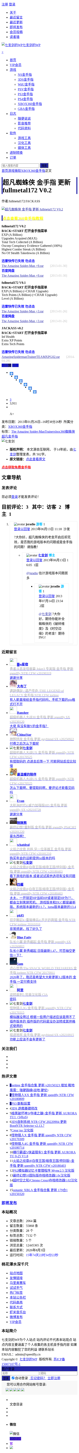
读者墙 (14, 37)
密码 (13, 999)
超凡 (5, 436)
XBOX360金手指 (33, 170)
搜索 (44, 165)
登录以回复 (22, 529)
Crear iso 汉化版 (22, 1130)
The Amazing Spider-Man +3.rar (23, 311)
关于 (13, 12)
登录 (12, 4)
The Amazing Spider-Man (28, 431)
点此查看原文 (35, 459)
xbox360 (59, 431)
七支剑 (43, 555)
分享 (15, 365)
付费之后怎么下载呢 (24, 743)
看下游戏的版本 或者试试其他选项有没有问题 (42, 876)
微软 (18, 170)
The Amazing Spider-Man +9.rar (23, 266)
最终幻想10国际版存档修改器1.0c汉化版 (41, 1175)
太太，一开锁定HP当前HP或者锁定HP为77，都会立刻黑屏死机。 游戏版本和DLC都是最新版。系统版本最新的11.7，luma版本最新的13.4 (43, 902)
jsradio (33, 573)
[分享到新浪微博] (20, 380)
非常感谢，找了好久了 (26, 929)
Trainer (49, 431)
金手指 (13, 436)
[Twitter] (15, 1390)
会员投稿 (16, 32)
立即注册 (53, 1378)
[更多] (11, 373)
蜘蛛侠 (70, 431)
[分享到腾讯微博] (25, 384)
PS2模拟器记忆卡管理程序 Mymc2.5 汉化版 (43, 1170)
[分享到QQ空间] (16, 377)
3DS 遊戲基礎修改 (24, 1108)
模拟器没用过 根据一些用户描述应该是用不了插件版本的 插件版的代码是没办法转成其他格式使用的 (42, 1021)
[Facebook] (11, 1390)
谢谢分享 (16, 677)
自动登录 (21, 1378)
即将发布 (16, 27)
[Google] (19, 1390)
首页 (5, 170)
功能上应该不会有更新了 (27, 1039)
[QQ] (8, 1390)
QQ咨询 (15, 1438)
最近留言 (16, 17)
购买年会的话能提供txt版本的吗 (32, 858)
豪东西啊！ (18, 836)
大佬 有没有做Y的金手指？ (29, 726)
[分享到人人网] (30, 388)
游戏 (11, 170)
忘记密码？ (38, 1378)
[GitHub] (23, 1390)
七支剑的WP (28, 1359)
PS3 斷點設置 (20, 1103)
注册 (5, 4)
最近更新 (16, 22)
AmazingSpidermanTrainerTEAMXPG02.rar (31, 357)
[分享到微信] (34, 391)
